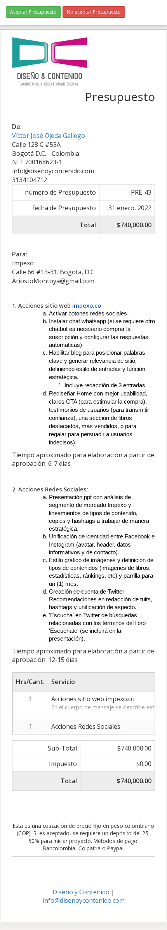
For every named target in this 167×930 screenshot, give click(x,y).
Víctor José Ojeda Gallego (48, 135)
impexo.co (86, 305)
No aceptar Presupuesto (94, 12)
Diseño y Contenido (81, 892)
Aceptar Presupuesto (33, 12)
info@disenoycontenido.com (84, 900)
